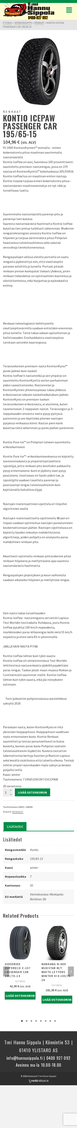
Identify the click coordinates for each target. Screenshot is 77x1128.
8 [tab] (55, 1021)
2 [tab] (27, 1021)
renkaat (17, 811)
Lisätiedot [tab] (15, 826)
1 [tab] (22, 1021)
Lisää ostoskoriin (32, 792)
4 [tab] (36, 1021)
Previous (6, 971)
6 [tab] (46, 1021)
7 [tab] (50, 1021)
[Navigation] (69, 10)
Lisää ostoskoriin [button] (20, 996)
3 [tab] (31, 1021)
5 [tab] (41, 1021)
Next (71, 971)
